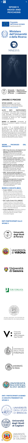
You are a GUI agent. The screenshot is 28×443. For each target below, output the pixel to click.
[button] (1, 2)
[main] (14, 9)
